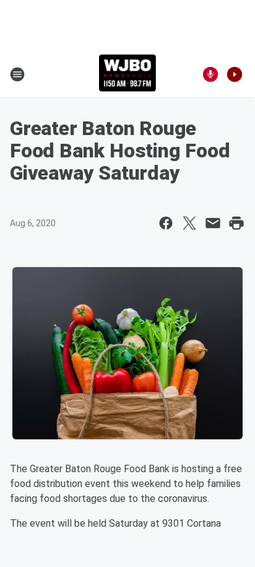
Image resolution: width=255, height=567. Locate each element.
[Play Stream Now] (234, 74)
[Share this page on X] (189, 223)
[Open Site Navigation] (17, 74)
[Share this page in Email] (213, 223)
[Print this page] (236, 223)
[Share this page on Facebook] (166, 223)
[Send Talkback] (210, 74)
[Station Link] (128, 74)
